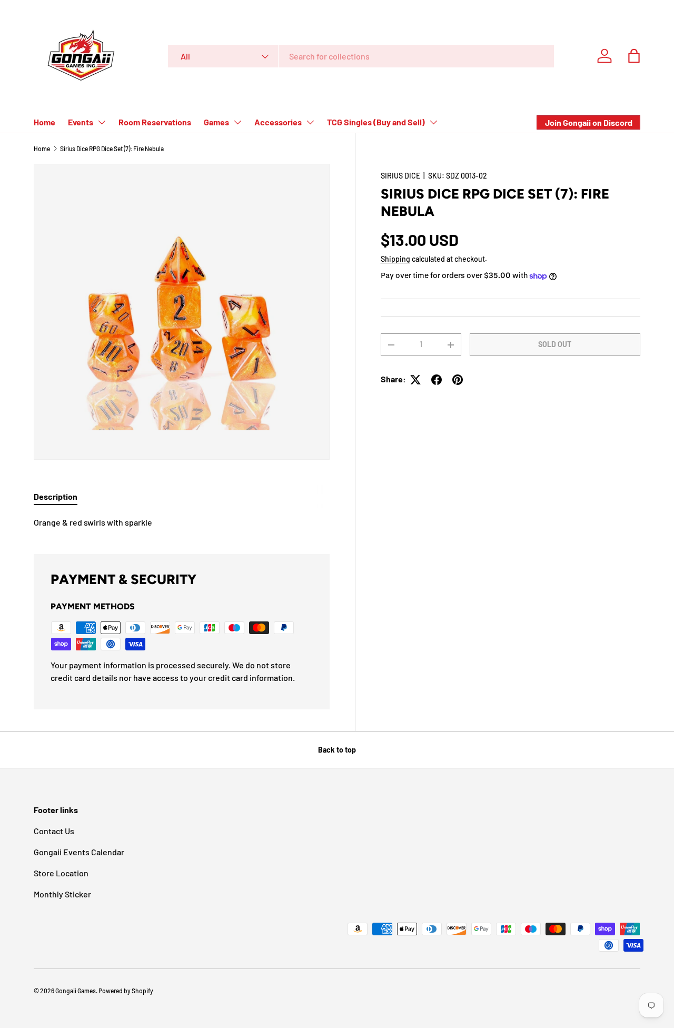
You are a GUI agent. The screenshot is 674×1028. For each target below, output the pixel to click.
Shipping (395, 259)
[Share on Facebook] (436, 379)
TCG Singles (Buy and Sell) (376, 122)
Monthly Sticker (62, 894)
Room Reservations (154, 122)
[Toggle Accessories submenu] (310, 122)
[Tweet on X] (415, 379)
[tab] (55, 496)
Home (44, 122)
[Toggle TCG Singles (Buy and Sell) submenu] (433, 122)
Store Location (61, 873)
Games (216, 122)
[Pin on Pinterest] (457, 379)
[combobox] (361, 56)
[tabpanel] (182, 522)
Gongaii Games (75, 990)
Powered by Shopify (125, 990)
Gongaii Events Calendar (79, 852)
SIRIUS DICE (400, 175)
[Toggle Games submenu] (237, 122)
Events (80, 122)
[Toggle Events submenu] (101, 122)
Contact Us (54, 831)
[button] (634, 55)
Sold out (554, 344)
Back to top (337, 749)
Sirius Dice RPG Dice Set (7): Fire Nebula (112, 148)
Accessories (278, 122)
